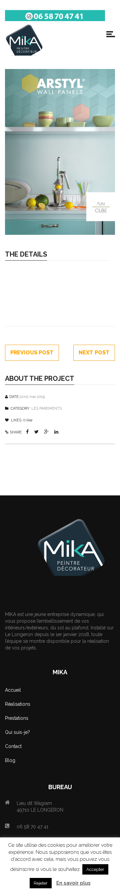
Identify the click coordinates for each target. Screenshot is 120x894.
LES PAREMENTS (46, 408)
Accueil (13, 690)
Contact (13, 746)
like (27, 420)
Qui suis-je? (17, 732)
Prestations (16, 718)
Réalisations (17, 704)
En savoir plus (73, 883)
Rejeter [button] (41, 883)
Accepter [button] (95, 869)
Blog (10, 760)
